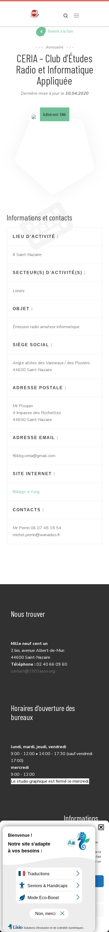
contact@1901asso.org (33, 671)
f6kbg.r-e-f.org (26, 492)
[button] (101, 827)
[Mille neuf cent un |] (34, 13)
